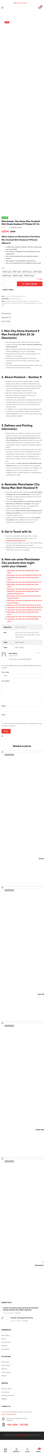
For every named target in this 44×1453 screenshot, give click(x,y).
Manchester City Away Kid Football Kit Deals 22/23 (24, 617)
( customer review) (15, 227)
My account (5, 1362)
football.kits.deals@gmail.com (16, 540)
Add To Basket (31, 284)
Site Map (4, 1345)
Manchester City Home (20, 303)
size (3, 268)
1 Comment (17, 1313)
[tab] (22, 313)
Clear (40, 279)
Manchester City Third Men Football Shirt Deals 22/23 (24, 607)
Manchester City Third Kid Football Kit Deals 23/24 (24, 589)
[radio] (6, 271)
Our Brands (5, 1392)
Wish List (4, 1369)
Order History (6, 1365)
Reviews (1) (6, 317)
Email (4, 715)
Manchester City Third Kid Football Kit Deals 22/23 (24, 605)
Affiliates (4, 1399)
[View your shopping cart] (39, 7)
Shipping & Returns (8, 1395)
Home (14, 301)
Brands (4, 1339)
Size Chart (6, 321)
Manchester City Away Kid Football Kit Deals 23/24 (24, 582)
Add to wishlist (8, 290)
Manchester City (7, 303)
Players (18, 299)
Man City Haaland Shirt (31, 301)
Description (6, 313)
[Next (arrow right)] (40, 726)
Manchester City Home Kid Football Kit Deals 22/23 (24, 610)
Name (4, 706)
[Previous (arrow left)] (3, 726)
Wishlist (4, 1376)
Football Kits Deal (21, 1435)
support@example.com (9, 1414)
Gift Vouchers (6, 1342)
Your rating (6, 672)
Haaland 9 (12, 299)
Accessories (5, 1349)
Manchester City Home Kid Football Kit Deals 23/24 (24, 575)
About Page (5, 1335)
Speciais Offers (6, 1388)
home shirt (19, 301)
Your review (6, 681)
